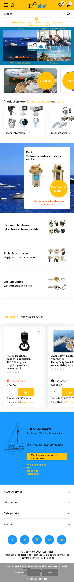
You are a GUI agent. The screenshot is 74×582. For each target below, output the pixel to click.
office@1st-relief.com (34, 472)
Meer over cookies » (38, 578)
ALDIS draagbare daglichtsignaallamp (19, 357)
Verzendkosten (29, 402)
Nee (50, 572)
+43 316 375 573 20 (36, 466)
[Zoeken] (68, 14)
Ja (33, 572)
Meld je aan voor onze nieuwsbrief (44, 456)
